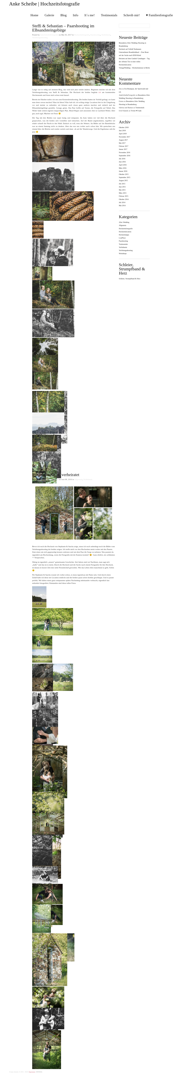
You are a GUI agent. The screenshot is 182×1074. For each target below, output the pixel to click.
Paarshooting (95, 35)
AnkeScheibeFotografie (49, 35)
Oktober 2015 (124, 174)
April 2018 (123, 134)
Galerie (49, 15)
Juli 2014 (122, 202)
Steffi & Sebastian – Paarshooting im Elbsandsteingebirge (63, 28)
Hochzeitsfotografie (81, 35)
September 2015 (124, 177)
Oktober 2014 (124, 199)
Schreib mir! (131, 15)
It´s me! (89, 15)
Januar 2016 (123, 171)
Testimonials (109, 15)
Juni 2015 (122, 187)
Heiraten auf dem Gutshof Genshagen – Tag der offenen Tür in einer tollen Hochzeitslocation (134, 62)
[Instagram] (172, 1072)
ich (100, 92)
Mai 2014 (122, 205)
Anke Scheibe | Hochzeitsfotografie (44, 4)
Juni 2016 (122, 162)
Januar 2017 (123, 149)
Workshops (123, 253)
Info (75, 15)
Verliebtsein (105, 35)
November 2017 (124, 137)
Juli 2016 (122, 159)
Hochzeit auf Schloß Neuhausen (130, 49)
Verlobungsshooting (40, 38)
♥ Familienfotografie (159, 15)
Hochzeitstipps (124, 235)
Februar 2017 (123, 146)
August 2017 (123, 140)
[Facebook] (168, 1072)
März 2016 (122, 168)
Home (34, 15)
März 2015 (122, 193)
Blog (63, 15)
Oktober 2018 (124, 127)
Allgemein (78, 479)
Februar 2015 (123, 196)
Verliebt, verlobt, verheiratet (55, 474)
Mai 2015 (122, 190)
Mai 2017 (122, 143)
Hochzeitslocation (125, 232)
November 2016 (124, 152)
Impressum (32, 1072)
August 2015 (123, 180)
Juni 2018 (122, 131)
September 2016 (124, 156)
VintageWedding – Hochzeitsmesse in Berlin (134, 68)
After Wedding (124, 222)
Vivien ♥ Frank (136, 111)
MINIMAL (39, 1072)
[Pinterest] (170, 1072)
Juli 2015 (122, 184)
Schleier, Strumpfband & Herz (132, 268)
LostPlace (122, 238)
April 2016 (123, 165)
